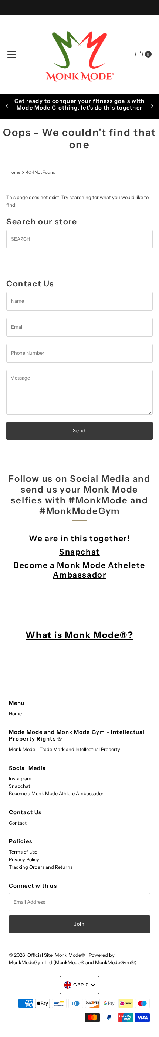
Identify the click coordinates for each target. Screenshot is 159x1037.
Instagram (20, 778)
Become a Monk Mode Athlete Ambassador (56, 793)
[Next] (152, 106)
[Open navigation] (12, 54)
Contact (18, 823)
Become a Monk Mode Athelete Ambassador (79, 569)
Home (14, 172)
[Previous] (7, 106)
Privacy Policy (24, 859)
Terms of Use (23, 852)
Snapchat (79, 551)
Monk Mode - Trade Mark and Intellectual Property (64, 749)
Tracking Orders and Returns (40, 867)
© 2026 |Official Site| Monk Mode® (47, 955)
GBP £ (81, 985)
